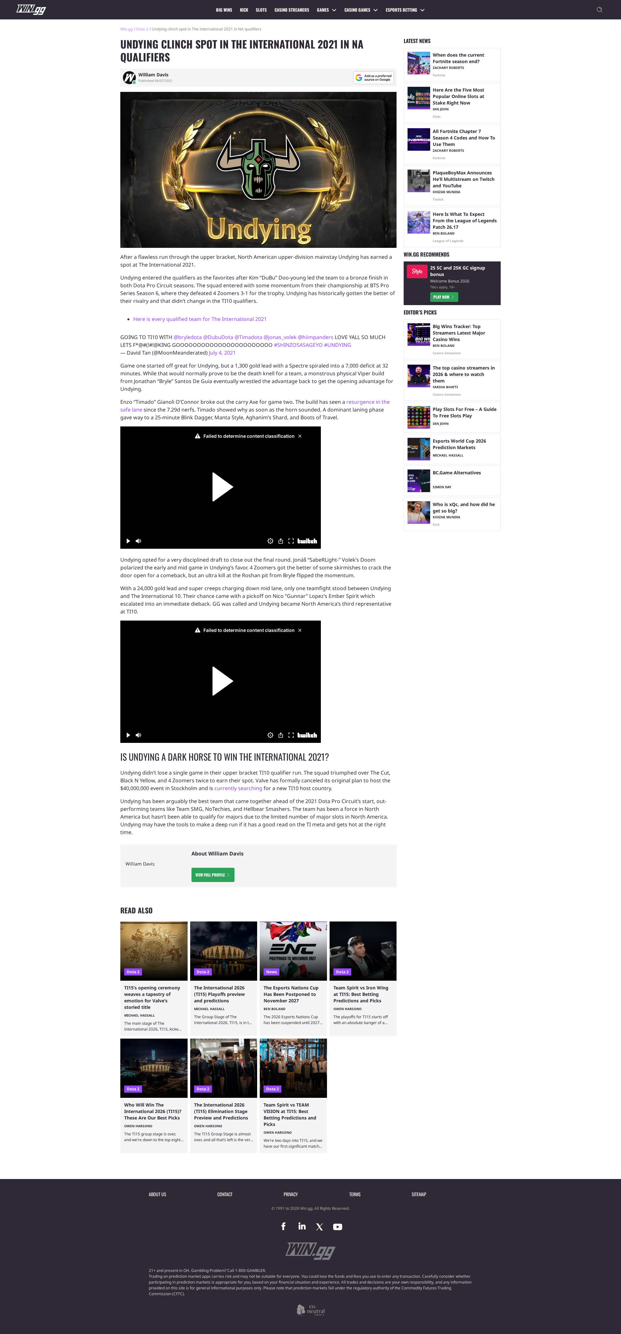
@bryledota (188, 337)
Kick (244, 9)
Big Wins (224, 9)
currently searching (238, 788)
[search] (599, 10)
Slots (261, 9)
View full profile (210, 874)
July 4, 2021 (222, 352)
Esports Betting (401, 9)
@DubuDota (218, 337)
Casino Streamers (292, 9)
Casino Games (357, 9)
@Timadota (248, 337)
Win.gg (126, 29)
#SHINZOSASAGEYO (298, 344)
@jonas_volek (280, 337)
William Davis (153, 74)
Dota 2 (142, 29)
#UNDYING (337, 344)
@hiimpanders (315, 337)
